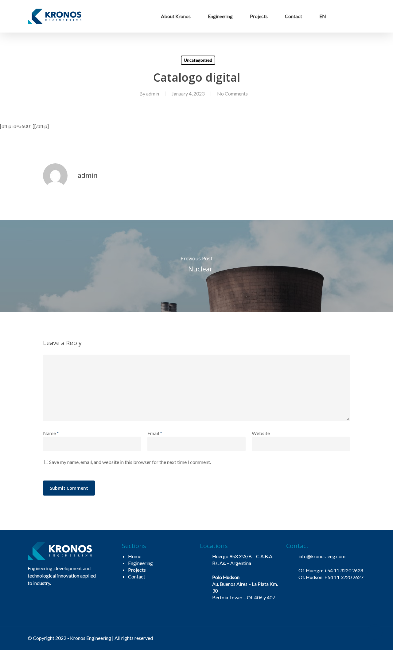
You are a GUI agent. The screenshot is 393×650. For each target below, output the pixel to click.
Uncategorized (198, 60)
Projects (137, 570)
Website (261, 433)
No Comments (232, 93)
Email (154, 433)
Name (51, 433)
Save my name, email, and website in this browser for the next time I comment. (130, 462)
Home (134, 556)
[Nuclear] (196, 266)
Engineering (140, 563)
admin (152, 93)
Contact (136, 576)
